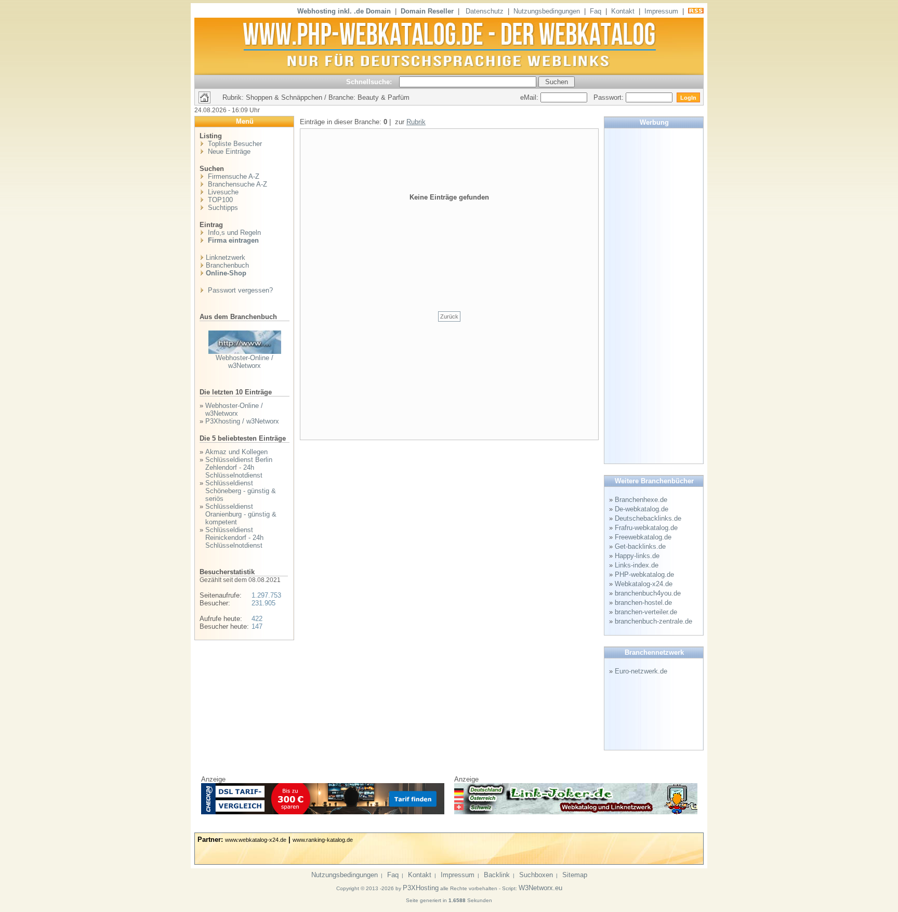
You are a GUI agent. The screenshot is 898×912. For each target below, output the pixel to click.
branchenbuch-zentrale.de (653, 621)
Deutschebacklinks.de (648, 518)
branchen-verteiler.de (646, 612)
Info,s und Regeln (233, 232)
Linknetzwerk (225, 257)
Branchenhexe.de (641, 500)
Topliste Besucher (234, 144)
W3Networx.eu (540, 888)
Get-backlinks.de (640, 546)
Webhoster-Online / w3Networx (244, 361)
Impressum (661, 11)
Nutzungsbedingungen (546, 11)
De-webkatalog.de (641, 509)
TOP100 (219, 200)
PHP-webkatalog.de (644, 574)
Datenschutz (485, 11)
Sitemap (574, 875)
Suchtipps (222, 208)
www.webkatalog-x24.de (255, 840)
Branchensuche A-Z (236, 184)
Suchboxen (536, 875)
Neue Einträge (228, 151)
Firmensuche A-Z (232, 176)
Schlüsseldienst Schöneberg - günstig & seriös (240, 491)
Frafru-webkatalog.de (646, 528)
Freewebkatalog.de (643, 537)
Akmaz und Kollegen (236, 452)
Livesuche (222, 192)
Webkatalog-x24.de (643, 584)
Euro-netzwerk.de (641, 671)
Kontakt (623, 11)
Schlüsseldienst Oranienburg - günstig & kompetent (240, 514)
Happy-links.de (637, 556)
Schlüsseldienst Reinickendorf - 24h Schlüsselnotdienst (234, 537)
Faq (595, 11)
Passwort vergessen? (239, 290)
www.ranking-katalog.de (323, 840)
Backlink (497, 875)
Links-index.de (636, 565)
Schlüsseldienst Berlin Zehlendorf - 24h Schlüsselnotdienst (238, 467)
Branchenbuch (227, 265)
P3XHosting (421, 888)
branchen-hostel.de (643, 602)
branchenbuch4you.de (648, 593)
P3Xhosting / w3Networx (242, 421)
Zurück (449, 316)
